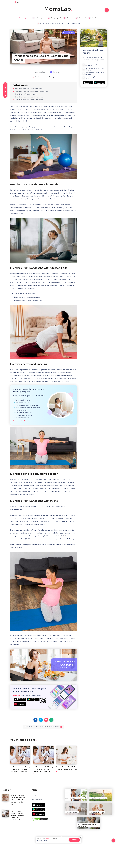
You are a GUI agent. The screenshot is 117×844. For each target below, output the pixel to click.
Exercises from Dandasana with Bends (29, 88)
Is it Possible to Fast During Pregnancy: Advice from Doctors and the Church (20, 769)
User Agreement (37, 799)
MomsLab (57, 9)
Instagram (35, 795)
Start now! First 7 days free (22, 421)
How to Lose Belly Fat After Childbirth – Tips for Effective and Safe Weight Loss (18, 800)
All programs (40, 18)
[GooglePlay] (33, 699)
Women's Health (46, 77)
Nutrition (95, 18)
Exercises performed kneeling (26, 94)
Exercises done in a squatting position (29, 97)
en (18, 2)
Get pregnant (56, 18)
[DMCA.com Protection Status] (40, 819)
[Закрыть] (81, 837)
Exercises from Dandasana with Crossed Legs (31, 91)
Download (74, 839)
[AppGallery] (20, 704)
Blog (40, 23)
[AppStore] (20, 699)
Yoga (45, 23)
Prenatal (70, 18)
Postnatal (82, 18)
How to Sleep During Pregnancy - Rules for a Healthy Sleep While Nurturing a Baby (18, 816)
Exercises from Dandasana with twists (29, 99)
